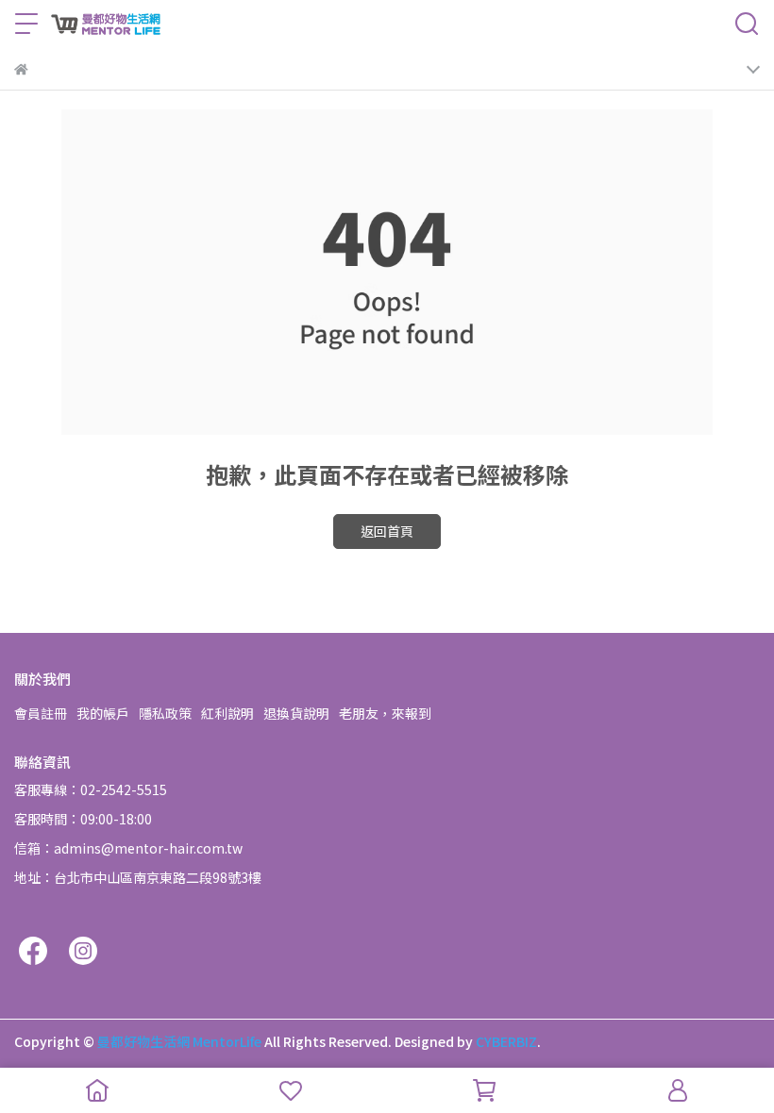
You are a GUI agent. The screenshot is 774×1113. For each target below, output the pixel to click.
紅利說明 (227, 713)
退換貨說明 (296, 713)
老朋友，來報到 (385, 713)
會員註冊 (40, 713)
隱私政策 (165, 713)
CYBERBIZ (506, 1041)
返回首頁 (387, 531)
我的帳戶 (102, 713)
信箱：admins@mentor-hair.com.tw (128, 848)
